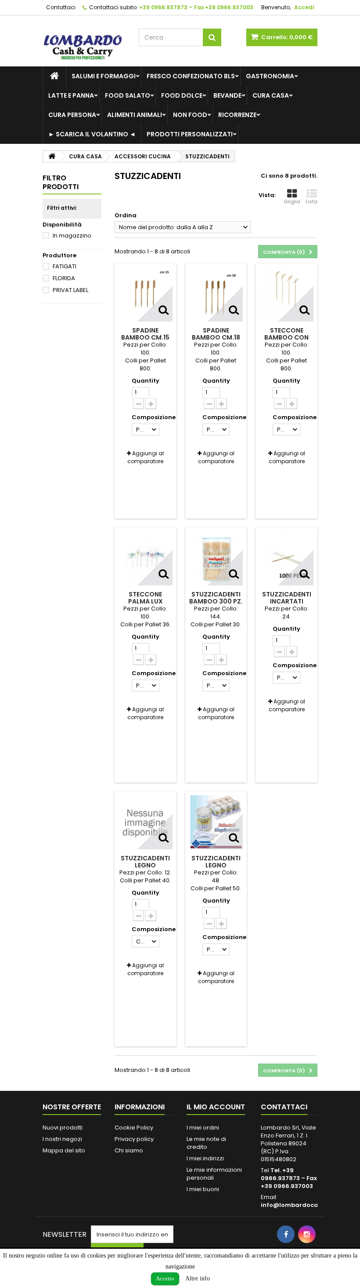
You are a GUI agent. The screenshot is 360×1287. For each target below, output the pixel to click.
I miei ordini (203, 1127)
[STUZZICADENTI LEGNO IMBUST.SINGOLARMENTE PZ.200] (216, 822)
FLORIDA (64, 278)
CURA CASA (270, 95)
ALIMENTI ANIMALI (134, 114)
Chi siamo (129, 1150)
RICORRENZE (237, 114)
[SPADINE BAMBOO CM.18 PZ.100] (216, 294)
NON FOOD (190, 114)
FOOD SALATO (127, 95)
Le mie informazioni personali (214, 1174)
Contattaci (61, 7)
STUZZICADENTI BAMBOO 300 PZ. (216, 598)
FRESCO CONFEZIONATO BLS (191, 76)
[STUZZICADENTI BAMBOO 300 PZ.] (216, 558)
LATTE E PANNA (71, 95)
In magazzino (72, 235)
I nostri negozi (62, 1139)
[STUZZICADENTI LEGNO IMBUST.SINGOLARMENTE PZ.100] (146, 822)
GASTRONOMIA (270, 76)
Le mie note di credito (206, 1143)
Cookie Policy (134, 1127)
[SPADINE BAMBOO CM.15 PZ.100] (146, 294)
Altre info (197, 1278)
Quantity (145, 381)
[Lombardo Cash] (84, 44)
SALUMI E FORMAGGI (104, 76)
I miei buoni (203, 1189)
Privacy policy (134, 1139)
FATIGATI (64, 266)
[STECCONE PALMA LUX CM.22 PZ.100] (146, 558)
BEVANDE (227, 95)
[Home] (54, 76)
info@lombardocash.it (296, 1205)
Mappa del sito (64, 1150)
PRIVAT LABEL (70, 290)
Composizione (154, 417)
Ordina (126, 215)
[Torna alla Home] (51, 156)
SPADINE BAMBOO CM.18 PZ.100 (216, 337)
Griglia (292, 201)
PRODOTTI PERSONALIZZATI (190, 134)
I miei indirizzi (205, 1158)
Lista (311, 201)
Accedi (304, 7)
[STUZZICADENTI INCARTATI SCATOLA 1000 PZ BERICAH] (286, 558)
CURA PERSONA (72, 114)
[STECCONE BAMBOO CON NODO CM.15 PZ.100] (286, 294)
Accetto (165, 1278)
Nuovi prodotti (63, 1127)
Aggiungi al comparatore (145, 457)
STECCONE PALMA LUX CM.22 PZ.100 (145, 601)
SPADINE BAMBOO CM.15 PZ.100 (145, 337)
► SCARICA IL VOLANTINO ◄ (92, 134)
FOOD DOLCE (181, 95)
